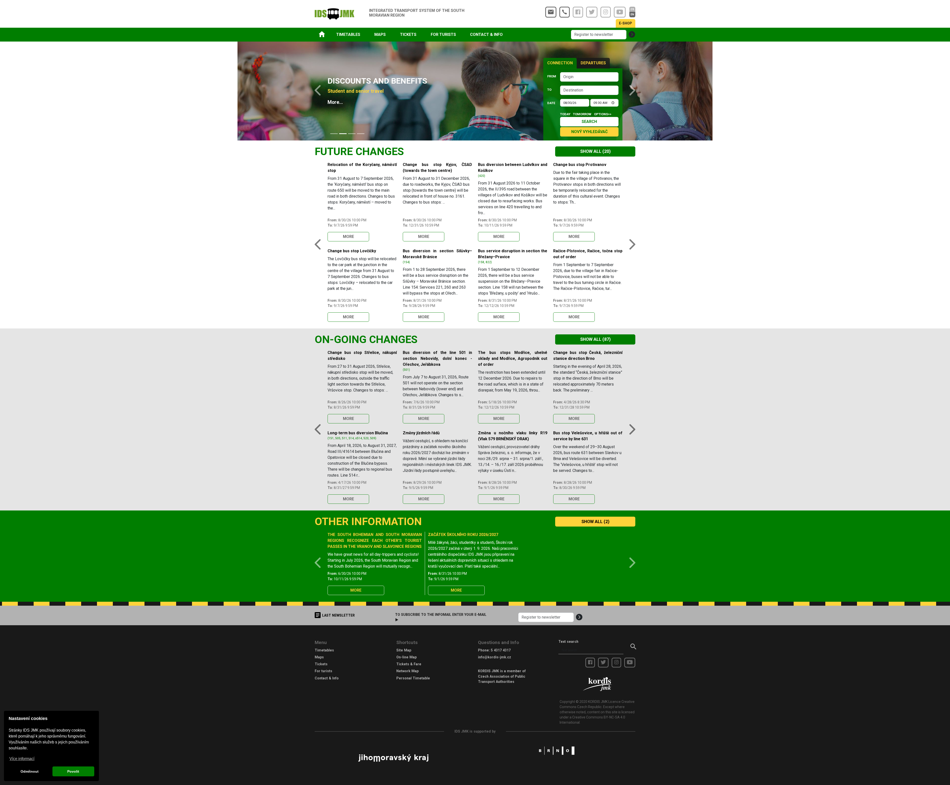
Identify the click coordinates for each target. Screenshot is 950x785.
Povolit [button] (73, 771)
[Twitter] (591, 12)
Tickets (321, 664)
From (551, 76)
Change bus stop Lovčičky (352, 251)
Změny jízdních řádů (421, 433)
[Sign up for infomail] (631, 34)
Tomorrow (582, 114)
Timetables (324, 650)
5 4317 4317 (501, 650)
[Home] (322, 34)
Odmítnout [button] (30, 771)
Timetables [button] (348, 34)
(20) (595, 151)
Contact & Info (327, 678)
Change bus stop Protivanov (579, 164)
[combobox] (589, 77)
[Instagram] (605, 12)
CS (632, 9)
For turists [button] (443, 34)
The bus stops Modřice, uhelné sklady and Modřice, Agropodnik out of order (512, 358)
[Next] (628, 91)
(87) (595, 339)
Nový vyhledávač (589, 131)
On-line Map (406, 657)
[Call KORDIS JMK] (564, 12)
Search (589, 121)
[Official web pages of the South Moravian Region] (393, 758)
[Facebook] (578, 12)
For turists (323, 671)
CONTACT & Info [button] (486, 34)
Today (565, 114)
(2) (595, 521)
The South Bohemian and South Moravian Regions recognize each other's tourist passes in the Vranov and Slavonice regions (375, 540)
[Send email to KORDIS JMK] (550, 12)
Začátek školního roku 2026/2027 (463, 534)
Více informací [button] (21, 759)
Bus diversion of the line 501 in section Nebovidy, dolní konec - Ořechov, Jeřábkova (437, 358)
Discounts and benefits (377, 81)
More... (335, 102)
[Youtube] (620, 12)
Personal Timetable (413, 678)
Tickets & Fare (408, 664)
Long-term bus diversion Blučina (358, 433)
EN (632, 14)
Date (551, 103)
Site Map (403, 650)
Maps (319, 657)
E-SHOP (625, 23)
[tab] (334, 134)
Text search (568, 642)
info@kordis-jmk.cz (494, 657)
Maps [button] (380, 34)
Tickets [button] (408, 34)
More (348, 236)
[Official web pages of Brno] (556, 750)
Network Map (407, 671)
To (549, 90)
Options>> (602, 114)
